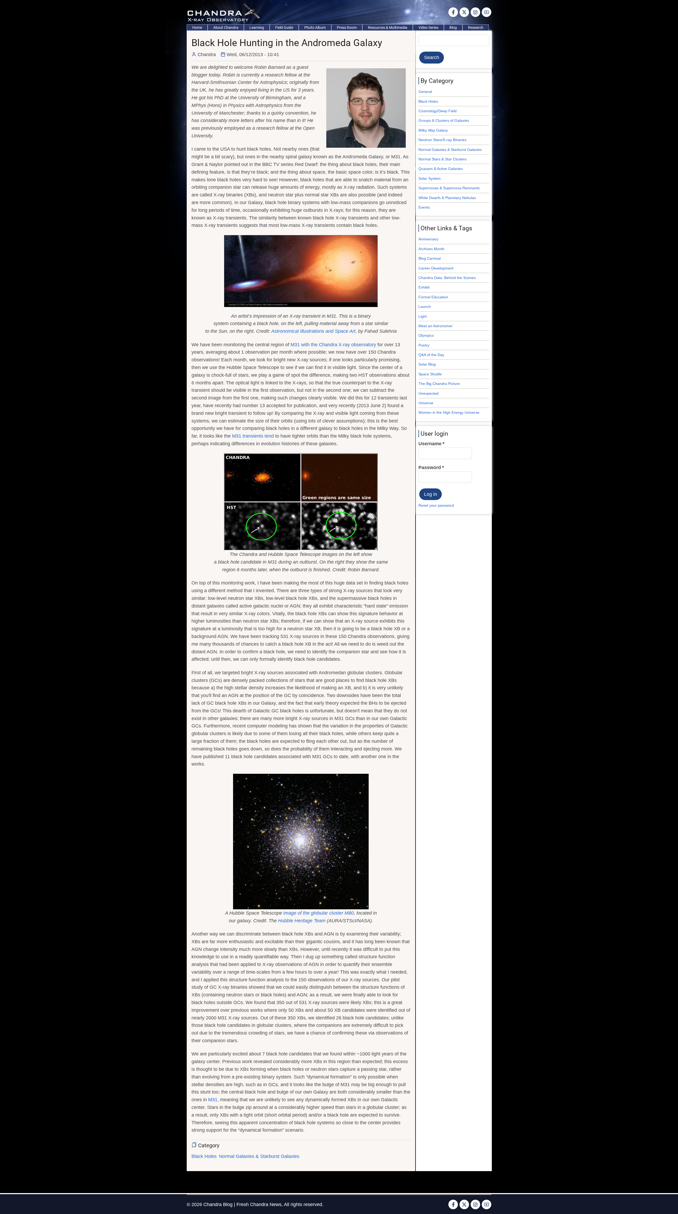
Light (422, 316)
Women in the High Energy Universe (448, 412)
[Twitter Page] (464, 12)
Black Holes (204, 1156)
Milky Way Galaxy (433, 130)
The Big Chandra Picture (439, 383)
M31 (212, 1099)
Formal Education (433, 297)
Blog (453, 27)
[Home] (225, 12)
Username (429, 443)
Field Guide (284, 27)
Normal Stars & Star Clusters (442, 159)
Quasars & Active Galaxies (440, 169)
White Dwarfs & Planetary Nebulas (447, 198)
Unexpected (428, 393)
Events (424, 207)
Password (429, 467)
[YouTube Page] (486, 12)
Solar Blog (427, 364)
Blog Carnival (429, 258)
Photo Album (315, 27)
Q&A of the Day (431, 355)
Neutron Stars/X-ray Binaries (442, 140)
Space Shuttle (430, 374)
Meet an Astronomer (435, 326)
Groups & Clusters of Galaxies (443, 120)
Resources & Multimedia (387, 27)
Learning (256, 27)
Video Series (428, 27)
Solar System (429, 178)
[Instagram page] (475, 12)
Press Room (347, 27)
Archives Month (431, 249)
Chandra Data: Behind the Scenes (447, 278)
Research (475, 27)
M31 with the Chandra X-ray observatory (333, 344)
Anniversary (428, 239)
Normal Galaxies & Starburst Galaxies (259, 1156)
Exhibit (424, 287)
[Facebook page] (453, 12)
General (425, 91)
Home (197, 27)
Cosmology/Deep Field (437, 111)
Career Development (435, 268)
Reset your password (436, 505)
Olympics (426, 335)
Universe (425, 403)
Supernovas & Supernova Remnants (449, 188)
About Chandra (225, 27)
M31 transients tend (253, 436)
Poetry (423, 345)
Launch (424, 306)
